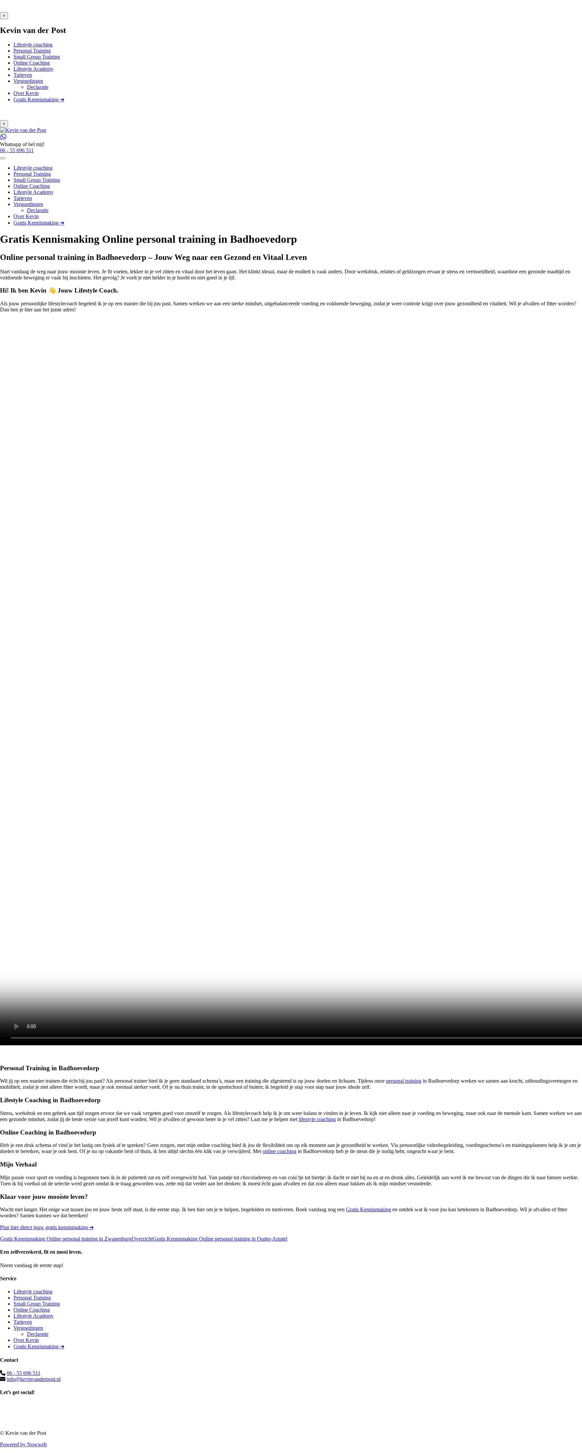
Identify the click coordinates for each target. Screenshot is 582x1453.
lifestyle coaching (317, 1119)
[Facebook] (291, 1406)
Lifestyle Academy (33, 1316)
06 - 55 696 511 (23, 1373)
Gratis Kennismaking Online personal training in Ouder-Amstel (220, 1239)
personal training (403, 1081)
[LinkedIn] (291, 1421)
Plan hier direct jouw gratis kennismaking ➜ (47, 1227)
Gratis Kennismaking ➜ (38, 1346)
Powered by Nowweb (23, 1444)
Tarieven (22, 1322)
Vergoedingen (28, 1328)
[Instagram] (291, 1413)
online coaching (279, 1151)
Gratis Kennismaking (368, 1209)
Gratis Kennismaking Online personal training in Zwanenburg (66, 1239)
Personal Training (32, 1297)
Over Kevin (26, 1340)
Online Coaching (31, 1310)
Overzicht (142, 1239)
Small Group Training (36, 1304)
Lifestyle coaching (33, 1291)
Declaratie (37, 1334)
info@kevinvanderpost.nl (34, 1379)
